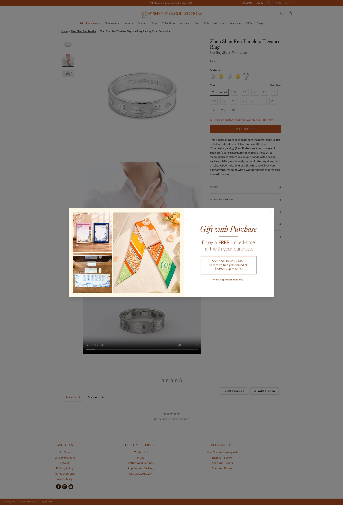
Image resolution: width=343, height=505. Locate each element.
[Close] (270, 212)
